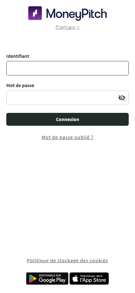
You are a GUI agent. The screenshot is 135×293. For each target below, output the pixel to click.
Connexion (67, 119)
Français (65, 27)
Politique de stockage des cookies (67, 260)
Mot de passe (20, 85)
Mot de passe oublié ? (68, 137)
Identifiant (17, 56)
